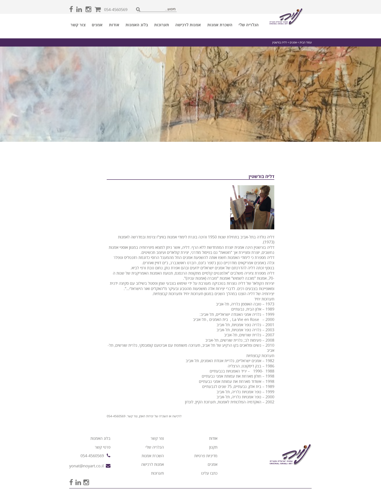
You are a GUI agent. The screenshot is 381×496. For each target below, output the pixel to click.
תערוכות (161, 24)
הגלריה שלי (249, 24)
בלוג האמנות (136, 24)
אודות (114, 24)
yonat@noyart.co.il (86, 465)
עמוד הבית (306, 42)
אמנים (97, 24)
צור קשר (78, 24)
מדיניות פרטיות (205, 455)
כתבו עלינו (209, 473)
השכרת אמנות (219, 24)
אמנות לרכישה (188, 24)
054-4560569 (115, 9)
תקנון (213, 447)
